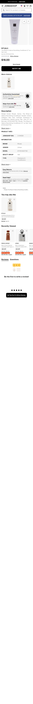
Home (4, 188)
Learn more (11, 98)
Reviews (5, 259)
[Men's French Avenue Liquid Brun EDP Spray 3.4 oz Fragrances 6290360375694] (12, 231)
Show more (5, 128)
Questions (14, 259)
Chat (14, 180)
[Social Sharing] (24, 21)
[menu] (2, 6)
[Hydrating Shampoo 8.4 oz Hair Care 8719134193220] (14, 199)
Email (10, 180)
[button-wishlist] (27, 6)
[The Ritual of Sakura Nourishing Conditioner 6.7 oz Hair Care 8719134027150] (28, 21)
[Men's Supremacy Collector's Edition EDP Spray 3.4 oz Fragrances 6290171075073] (26, 231)
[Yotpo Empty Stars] (5, 56)
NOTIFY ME (16, 68)
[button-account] (24, 6)
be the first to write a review (16, 295)
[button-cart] (30, 6)
